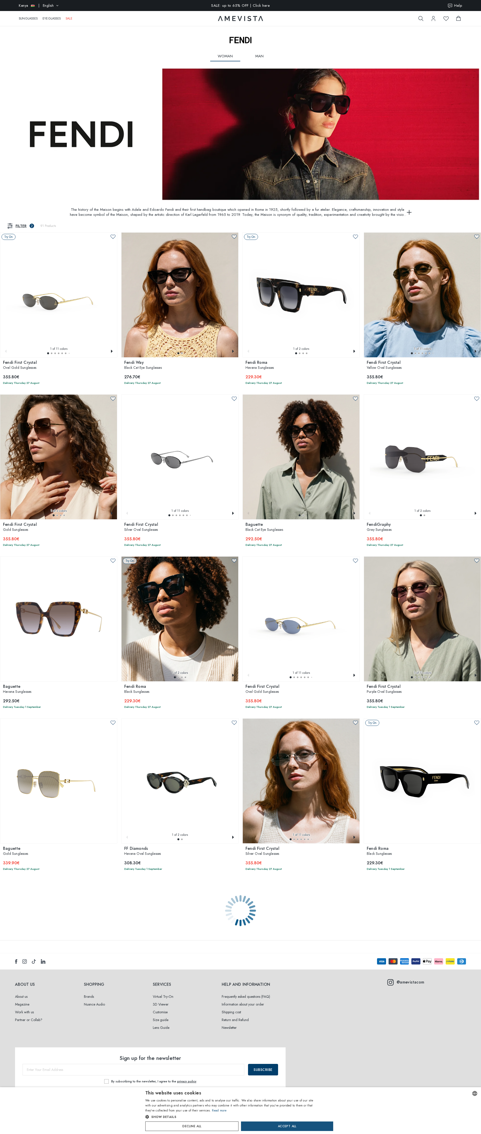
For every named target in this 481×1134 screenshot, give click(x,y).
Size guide (160, 1019)
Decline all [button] (191, 1126)
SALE (69, 18)
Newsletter (229, 1027)
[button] (48, 353)
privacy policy (186, 1081)
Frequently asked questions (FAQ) (246, 996)
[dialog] (240, 1110)
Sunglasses (28, 18)
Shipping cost (231, 1012)
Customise (160, 1012)
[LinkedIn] (43, 961)
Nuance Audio (94, 1004)
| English (36, 5)
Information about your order (243, 1004)
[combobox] (474, 1093)
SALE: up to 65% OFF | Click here (240, 6)
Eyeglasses (52, 18)
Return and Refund (235, 1019)
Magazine (22, 1004)
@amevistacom (410, 982)
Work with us (24, 1012)
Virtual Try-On (163, 996)
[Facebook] (16, 961)
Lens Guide (161, 1027)
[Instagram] (24, 961)
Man (259, 56)
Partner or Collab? (28, 1019)
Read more (219, 1110)
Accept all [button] (287, 1126)
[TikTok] (34, 961)
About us (21, 996)
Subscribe (263, 1069)
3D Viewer (161, 1004)
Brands (89, 996)
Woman (225, 56)
